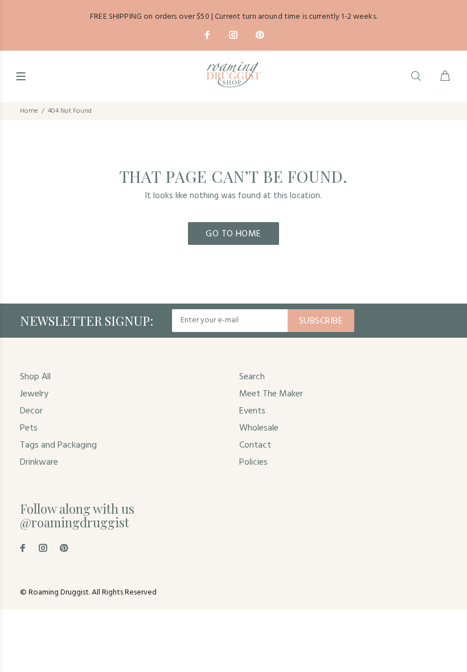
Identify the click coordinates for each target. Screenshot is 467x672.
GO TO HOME (233, 234)
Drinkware (39, 462)
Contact (255, 445)
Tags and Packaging (58, 445)
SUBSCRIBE (321, 321)
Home (29, 111)
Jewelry (34, 394)
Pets (29, 428)
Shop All (35, 377)
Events (252, 411)
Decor (31, 411)
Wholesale (258, 428)
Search (252, 377)
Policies (253, 462)
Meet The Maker (271, 394)
